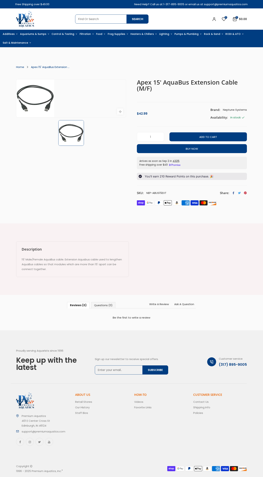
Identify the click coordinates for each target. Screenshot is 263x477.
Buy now (192, 149)
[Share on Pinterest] (245, 193)
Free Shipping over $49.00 (32, 4)
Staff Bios (81, 413)
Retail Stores (83, 402)
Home (20, 67)
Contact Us (201, 402)
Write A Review (159, 304)
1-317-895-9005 (173, 4)
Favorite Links (143, 407)
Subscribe (155, 370)
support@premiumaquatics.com (226, 4)
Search (137, 19)
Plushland (79, 471)
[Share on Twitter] (239, 193)
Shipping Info (201, 407)
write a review (141, 317)
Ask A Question (184, 304)
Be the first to (131, 317)
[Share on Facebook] (233, 193)
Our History (82, 407)
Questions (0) (103, 305)
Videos (138, 402)
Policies (198, 413)
